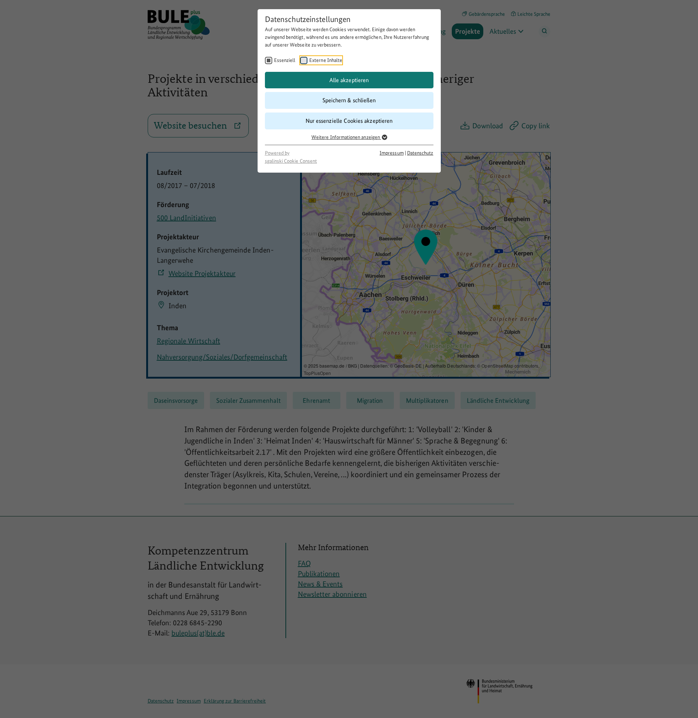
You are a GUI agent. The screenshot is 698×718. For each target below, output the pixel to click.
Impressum (392, 153)
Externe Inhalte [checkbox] (325, 60)
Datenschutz (420, 153)
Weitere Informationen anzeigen (346, 137)
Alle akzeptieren (349, 80)
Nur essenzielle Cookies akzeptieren (349, 120)
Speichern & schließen (349, 100)
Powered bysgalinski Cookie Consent (291, 157)
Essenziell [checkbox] (285, 60)
